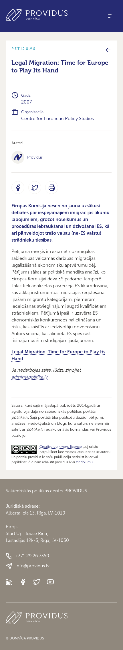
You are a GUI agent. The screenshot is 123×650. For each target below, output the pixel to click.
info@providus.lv (32, 565)
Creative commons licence (60, 447)
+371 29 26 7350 (32, 555)
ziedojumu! (85, 462)
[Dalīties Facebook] (17, 187)
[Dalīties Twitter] (34, 187)
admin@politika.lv (29, 377)
